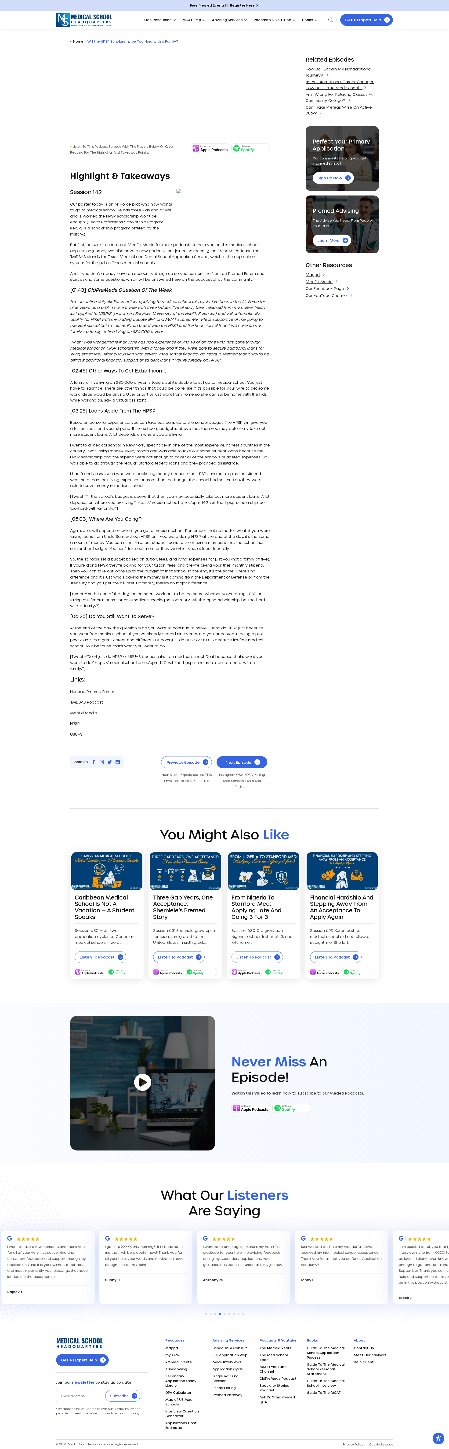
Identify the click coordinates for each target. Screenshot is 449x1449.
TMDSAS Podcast (234, 250)
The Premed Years (275, 1348)
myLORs (172, 1355)
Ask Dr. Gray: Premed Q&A (277, 1399)
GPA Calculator (178, 1392)
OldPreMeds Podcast (278, 1378)
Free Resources (157, 20)
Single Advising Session (226, 1378)
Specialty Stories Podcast (274, 1387)
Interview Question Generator (182, 1413)
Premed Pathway (228, 1395)
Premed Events (178, 1362)
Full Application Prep (230, 1355)
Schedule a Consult (230, 1348)
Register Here (242, 5)
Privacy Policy (353, 1444)
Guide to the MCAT (324, 1392)
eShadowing (176, 1369)
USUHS (76, 734)
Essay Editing (224, 1388)
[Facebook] (94, 762)
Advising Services (227, 20)
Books (307, 20)
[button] (206, 1314)
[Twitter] (109, 762)
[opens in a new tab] (210, 151)
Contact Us (364, 1348)
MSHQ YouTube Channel (273, 1369)
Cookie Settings (381, 1444)
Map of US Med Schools (178, 1401)
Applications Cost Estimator (181, 1425)
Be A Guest (364, 1362)
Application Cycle (228, 1369)
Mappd (171, 1348)
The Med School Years (274, 1357)
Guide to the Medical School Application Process (325, 1352)
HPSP (111, 216)
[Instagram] (102, 762)
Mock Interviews (227, 1362)
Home (78, 41)
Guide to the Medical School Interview (325, 1383)
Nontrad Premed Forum (234, 273)
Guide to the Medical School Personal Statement (325, 1369)
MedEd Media (141, 244)
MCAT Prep (191, 20)
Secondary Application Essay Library (180, 1380)
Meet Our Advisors (370, 1355)
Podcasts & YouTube (272, 20)
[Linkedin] (117, 762)
